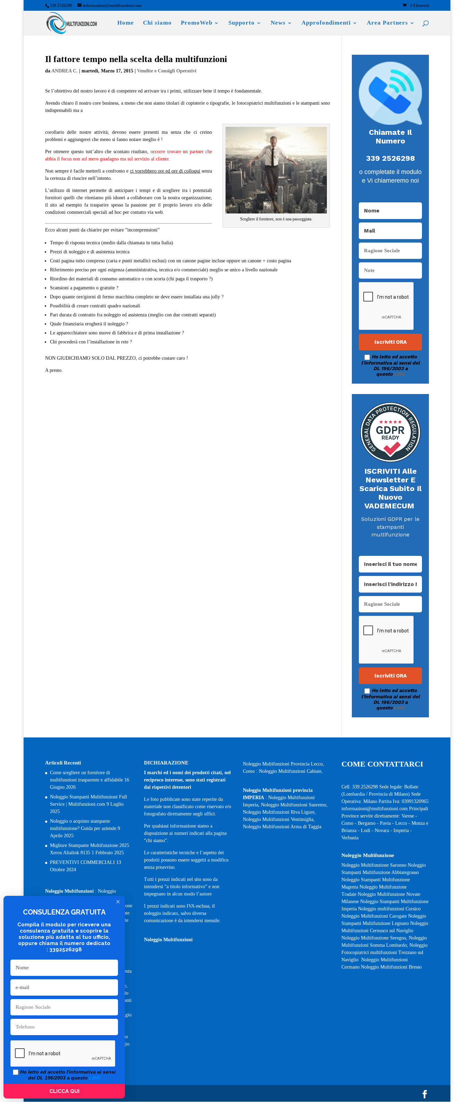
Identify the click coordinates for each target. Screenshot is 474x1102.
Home (125, 23)
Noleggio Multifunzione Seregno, (375, 938)
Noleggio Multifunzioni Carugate (374, 916)
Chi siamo (157, 23)
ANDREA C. (64, 70)
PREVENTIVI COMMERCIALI (82, 862)
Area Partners (387, 23)
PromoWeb (196, 23)
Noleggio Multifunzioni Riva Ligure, (279, 812)
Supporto (241, 23)
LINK (399, 374)
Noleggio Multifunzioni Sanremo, (294, 804)
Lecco (401, 823)
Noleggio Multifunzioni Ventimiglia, (279, 819)
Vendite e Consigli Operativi (166, 70)
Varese (407, 816)
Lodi (365, 830)
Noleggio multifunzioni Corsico (389, 908)
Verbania (349, 837)
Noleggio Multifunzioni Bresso (392, 967)
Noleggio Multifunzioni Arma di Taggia (282, 826)
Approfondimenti (326, 23)
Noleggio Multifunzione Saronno (373, 865)
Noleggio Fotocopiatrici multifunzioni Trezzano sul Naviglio (384, 952)
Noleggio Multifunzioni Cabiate (290, 771)
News (278, 23)
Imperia (401, 830)
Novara (382, 830)
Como (347, 823)
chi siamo (155, 840)
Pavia (385, 823)
